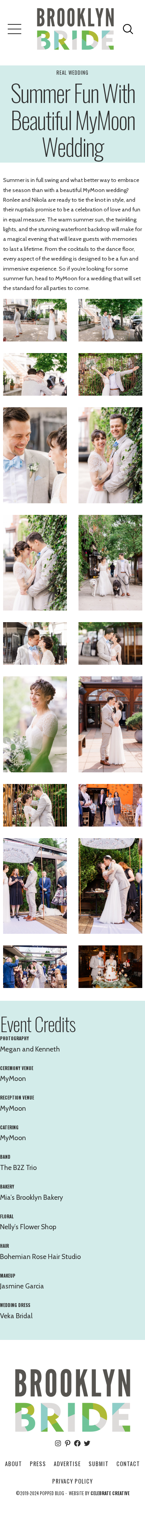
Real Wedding (72, 72)
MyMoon (13, 1078)
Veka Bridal (16, 1316)
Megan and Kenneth (30, 1049)
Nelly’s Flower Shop (28, 1227)
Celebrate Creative (110, 1493)
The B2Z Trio (18, 1167)
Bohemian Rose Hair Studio (40, 1256)
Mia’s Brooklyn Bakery (31, 1197)
